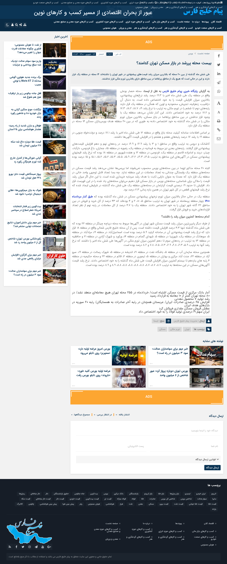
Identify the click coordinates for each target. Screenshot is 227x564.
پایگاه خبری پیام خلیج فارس (180, 91)
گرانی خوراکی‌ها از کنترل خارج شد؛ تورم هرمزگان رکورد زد (25, 160)
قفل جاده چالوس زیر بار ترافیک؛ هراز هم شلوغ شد (24, 95)
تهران (187, 329)
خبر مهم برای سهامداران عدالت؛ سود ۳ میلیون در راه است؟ (170, 351)
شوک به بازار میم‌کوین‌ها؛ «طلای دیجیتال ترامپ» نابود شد (24, 192)
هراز (121, 504)
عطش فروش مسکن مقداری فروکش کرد (184, 308)
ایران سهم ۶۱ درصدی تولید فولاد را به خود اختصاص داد (174, 311)
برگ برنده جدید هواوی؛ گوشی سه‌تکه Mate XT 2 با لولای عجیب (25, 81)
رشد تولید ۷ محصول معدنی (192, 298)
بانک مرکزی (118, 493)
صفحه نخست (185, 2)
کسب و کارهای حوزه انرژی (140, 2)
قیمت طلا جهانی (196, 504)
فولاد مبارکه (121, 498)
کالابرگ (20, 504)
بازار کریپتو (148, 493)
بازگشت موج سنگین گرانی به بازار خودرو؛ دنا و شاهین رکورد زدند (25, 113)
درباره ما (197, 2)
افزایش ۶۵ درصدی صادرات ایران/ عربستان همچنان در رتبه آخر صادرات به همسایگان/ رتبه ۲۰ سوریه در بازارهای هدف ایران (141, 304)
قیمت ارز (107, 498)
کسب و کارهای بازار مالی (165, 2)
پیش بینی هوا (68, 504)
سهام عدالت (202, 498)
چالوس (31, 504)
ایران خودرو (201, 493)
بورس (190, 54)
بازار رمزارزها (174, 493)
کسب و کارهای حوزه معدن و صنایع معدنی (79, 2)
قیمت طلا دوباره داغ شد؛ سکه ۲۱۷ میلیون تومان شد (26, 143)
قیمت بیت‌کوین (92, 498)
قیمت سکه (25, 498)
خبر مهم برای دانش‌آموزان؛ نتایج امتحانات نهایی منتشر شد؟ (24, 224)
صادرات (152, 498)
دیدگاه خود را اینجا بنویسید (204, 430)
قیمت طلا (212, 504)
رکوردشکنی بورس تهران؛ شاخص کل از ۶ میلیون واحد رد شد (24, 240)
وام (81, 504)
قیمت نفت (178, 504)
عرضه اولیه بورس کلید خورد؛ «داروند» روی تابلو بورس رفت (93, 373)
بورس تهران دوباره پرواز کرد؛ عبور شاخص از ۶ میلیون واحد (169, 373)
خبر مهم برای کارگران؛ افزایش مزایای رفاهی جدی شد (26, 257)
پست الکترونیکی (136, 446)
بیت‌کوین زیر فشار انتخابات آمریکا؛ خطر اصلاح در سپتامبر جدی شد (26, 210)
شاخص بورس (186, 498)
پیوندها (207, 2)
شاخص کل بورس (168, 498)
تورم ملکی (175, 329)
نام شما (214, 446)
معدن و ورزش (157, 7)
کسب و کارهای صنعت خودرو (45, 2)
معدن (140, 504)
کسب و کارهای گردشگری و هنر (208, 7)
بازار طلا (161, 493)
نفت (131, 504)
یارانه (214, 509)
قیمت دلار (60, 498)
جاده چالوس (79, 493)
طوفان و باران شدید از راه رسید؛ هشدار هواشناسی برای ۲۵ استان (24, 127)
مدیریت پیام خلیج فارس (185, 321)
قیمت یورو (164, 504)
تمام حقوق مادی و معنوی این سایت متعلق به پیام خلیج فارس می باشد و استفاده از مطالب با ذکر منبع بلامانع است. (60, 556)
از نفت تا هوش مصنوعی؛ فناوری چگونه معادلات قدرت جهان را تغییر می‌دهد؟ (26, 48)
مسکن (162, 329)
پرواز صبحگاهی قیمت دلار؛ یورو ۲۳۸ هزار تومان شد (25, 176)
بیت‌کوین (94, 493)
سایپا (214, 498)
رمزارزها (22, 493)
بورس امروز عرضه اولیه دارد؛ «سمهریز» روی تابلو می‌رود (94, 351)
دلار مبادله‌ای (35, 493)
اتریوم (213, 493)
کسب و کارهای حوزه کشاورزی (114, 2)
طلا (142, 498)
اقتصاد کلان (217, 2)
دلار (47, 493)
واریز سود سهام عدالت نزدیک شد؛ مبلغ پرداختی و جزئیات (26, 63)
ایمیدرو (187, 493)
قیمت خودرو (75, 498)
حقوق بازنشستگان (61, 493)
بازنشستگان (134, 493)
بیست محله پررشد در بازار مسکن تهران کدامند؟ (174, 63)
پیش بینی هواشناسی (48, 504)
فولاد (133, 498)
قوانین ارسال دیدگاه (205, 459)
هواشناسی (110, 504)
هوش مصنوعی (141, 7)
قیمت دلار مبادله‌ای (43, 498)
